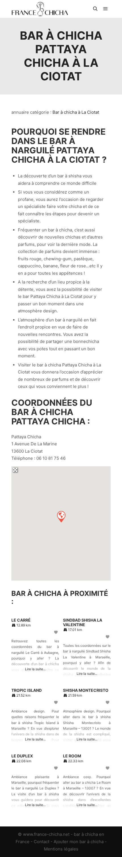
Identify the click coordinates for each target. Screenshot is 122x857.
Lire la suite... (35, 669)
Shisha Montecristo (85, 690)
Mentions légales (61, 849)
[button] (61, 516)
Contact (41, 841)
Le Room (72, 755)
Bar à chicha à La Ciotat (75, 112)
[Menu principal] (105, 8)
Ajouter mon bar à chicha (79, 841)
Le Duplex (22, 755)
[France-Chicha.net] (39, 9)
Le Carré (21, 620)
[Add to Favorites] (56, 632)
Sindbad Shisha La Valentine (82, 622)
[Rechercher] (95, 8)
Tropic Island (26, 690)
